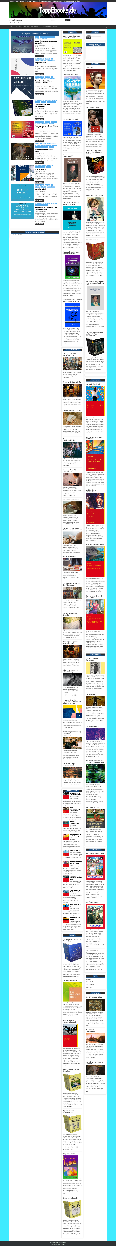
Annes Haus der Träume (94, 195)
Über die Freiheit (40, 189)
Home (11, 27)
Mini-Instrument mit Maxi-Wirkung (70, 671)
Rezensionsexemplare (57, 1)
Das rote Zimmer (92, 240)
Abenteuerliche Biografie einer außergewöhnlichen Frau (95, 283)
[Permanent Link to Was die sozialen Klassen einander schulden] (22, 87)
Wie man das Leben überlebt (70, 614)
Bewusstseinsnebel (69, 556)
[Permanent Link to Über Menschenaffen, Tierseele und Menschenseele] (66, 810)
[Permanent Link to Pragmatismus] (22, 66)
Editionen (22, 1)
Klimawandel (48, 100)
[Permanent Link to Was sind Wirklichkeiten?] (66, 824)
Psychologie (53, 122)
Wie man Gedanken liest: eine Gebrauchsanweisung (95, 761)
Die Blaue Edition (38, 165)
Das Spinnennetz (92, 951)
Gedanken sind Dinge (70, 74)
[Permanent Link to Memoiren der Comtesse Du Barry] (22, 151)
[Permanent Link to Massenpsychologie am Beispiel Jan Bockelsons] (22, 129)
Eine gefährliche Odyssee (72, 410)
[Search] (106, 27)
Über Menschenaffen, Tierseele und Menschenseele (75, 810)
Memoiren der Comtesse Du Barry (45, 150)
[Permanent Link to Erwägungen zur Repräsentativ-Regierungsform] (22, 211)
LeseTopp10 (37, 102)
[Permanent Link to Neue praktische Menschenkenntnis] (66, 795)
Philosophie (37, 60)
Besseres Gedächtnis (70, 1198)
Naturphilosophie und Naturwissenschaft (71, 253)
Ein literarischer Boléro (71, 500)
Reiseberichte (38, 38)
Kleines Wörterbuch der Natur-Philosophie (71, 37)
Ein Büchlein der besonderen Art (69, 764)
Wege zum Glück (69, 1154)
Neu (17, 1)
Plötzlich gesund (75, 850)
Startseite (12, 1)
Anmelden (88, 979)
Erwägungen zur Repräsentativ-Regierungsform (46, 208)
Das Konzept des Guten (75, 918)
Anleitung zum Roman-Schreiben (71, 1070)
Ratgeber (43, 167)
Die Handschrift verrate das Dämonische (71, 584)
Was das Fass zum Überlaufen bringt (69, 439)
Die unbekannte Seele (70, 119)
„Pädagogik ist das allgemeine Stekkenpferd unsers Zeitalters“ (72, 701)
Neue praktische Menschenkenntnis (75, 794)
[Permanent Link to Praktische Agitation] (22, 173)
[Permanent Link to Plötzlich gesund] (66, 853)
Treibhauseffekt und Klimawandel (42, 105)
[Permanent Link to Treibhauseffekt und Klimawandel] (22, 108)
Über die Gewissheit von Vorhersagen (76, 835)
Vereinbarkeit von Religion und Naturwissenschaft (72, 300)
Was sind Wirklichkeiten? (74, 822)
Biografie (37, 37)
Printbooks (26, 27)
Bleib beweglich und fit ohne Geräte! (76, 862)
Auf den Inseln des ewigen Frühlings (95, 438)
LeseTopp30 (43, 102)
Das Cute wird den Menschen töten (69, 354)
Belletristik (35, 1)
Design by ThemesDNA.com (58, 1244)
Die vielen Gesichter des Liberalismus (71, 470)
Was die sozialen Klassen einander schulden (44, 82)
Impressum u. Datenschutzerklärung (72, 1)
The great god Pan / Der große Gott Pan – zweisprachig (94, 333)
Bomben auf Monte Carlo (95, 853)
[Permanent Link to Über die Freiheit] (22, 192)
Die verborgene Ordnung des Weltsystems (72, 940)
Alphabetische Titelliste (46, 1)
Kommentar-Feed (90, 984)
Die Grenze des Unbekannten (68, 155)
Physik (48, 102)
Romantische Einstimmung (90, 1030)
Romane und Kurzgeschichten (41, 123)
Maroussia (89, 68)
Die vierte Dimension (93, 726)
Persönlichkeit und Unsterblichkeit (75, 891)
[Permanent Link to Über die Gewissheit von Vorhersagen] (66, 837)
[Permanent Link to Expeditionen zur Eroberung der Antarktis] (22, 44)
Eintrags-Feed (89, 981)
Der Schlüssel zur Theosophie (92, 659)
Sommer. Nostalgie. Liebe (72, 382)
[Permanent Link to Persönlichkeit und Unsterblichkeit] (66, 893)
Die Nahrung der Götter (94, 997)
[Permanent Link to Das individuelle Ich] (66, 907)
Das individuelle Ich (75, 905)
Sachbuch (29, 1)
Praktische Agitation (42, 169)
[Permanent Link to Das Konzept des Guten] (66, 920)
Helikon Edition (38, 145)
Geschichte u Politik (44, 37)
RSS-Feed (36, 45)
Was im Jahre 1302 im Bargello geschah (70, 642)
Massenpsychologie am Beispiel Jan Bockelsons (46, 127)
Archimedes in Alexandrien (91, 491)
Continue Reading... (39, 56)
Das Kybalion (90, 694)
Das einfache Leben (70, 980)
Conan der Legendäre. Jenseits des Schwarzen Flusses (94, 152)
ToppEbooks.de (15, 20)
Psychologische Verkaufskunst (68, 1111)
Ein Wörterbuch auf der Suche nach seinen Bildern (72, 529)
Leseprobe (53, 37)
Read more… (73, 70)
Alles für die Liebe (92, 108)
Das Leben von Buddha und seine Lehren (71, 203)
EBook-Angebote (18, 27)
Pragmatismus (40, 63)
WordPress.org (89, 987)
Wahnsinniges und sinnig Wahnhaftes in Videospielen (72, 733)
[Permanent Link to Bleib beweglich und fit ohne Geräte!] (66, 864)
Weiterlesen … (66, 377)
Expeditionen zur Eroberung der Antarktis (46, 42)
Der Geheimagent (92, 902)
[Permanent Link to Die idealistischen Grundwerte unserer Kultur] (66, 878)
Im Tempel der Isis (92, 807)
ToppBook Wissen (51, 60)
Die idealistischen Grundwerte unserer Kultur (76, 877)
